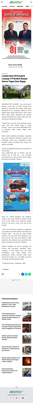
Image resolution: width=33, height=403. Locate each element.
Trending (4, 6)
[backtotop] (16, 387)
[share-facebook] (22, 274)
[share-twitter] (26, 274)
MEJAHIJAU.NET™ (21, 395)
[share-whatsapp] (29, 274)
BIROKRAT (20, 6)
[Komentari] (3, 274)
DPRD (27, 6)
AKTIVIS (12, 6)
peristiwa (5, 73)
